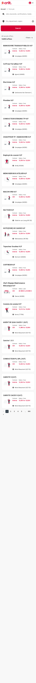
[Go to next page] (3, 414)
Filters (28, 38)
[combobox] (17, 22)
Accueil (3, 9)
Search (18, 28)
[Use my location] (33, 21)
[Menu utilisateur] (31, 3)
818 (29, 411)
